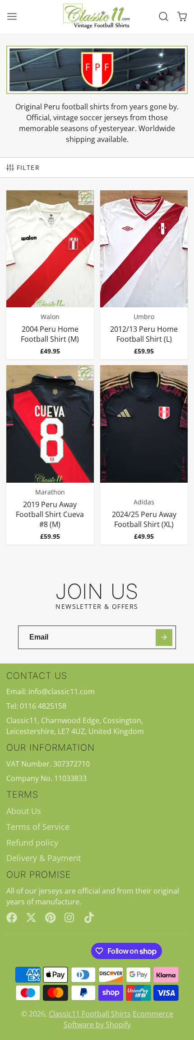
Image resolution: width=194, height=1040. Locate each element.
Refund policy (32, 842)
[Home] (97, 16)
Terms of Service (37, 826)
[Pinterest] (50, 917)
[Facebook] (11, 917)
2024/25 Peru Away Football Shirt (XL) (144, 454)
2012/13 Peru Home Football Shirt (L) (144, 274)
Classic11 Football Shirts (90, 1014)
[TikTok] (89, 917)
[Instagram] (70, 917)
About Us (23, 810)
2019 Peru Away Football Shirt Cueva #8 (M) (50, 454)
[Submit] (164, 637)
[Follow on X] (31, 917)
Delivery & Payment (43, 857)
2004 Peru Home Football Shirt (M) (50, 274)
